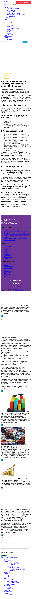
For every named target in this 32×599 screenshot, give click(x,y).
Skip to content (5, 1)
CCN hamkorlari (12, 27)
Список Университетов (8, 265)
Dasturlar (6, 19)
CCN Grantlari (11, 11)
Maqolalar (10, 34)
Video (9, 33)
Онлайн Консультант (16, 286)
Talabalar (6, 76)
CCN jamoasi (11, 30)
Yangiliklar (7, 31)
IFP (8, 575)
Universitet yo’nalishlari (14, 13)
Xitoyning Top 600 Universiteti (16, 14)
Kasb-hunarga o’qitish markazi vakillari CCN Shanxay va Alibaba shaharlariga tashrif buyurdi (17, 235)
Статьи (6, 275)
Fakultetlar (6, 78)
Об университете (8, 73)
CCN (5, 24)
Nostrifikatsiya (11, 16)
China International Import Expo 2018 (15, 238)
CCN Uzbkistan (19, 290)
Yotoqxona (6, 75)
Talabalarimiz (8, 36)
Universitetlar (8, 7)
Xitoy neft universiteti (10, 61)
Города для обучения (7, 271)
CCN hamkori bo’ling (13, 28)
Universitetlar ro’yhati (13, 8)
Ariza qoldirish (8, 257)
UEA (10, 22)
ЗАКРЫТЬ (3, 555)
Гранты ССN (8, 268)
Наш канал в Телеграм (16, 283)
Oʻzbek (6, 37)
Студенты (7, 277)
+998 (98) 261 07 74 (16, 280)
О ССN (6, 269)
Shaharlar (7, 18)
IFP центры (7, 274)
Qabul (5, 74)
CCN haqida (11, 25)
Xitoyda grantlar (11, 10)
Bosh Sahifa (7, 246)
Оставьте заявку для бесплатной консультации (13, 539)
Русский (9, 39)
